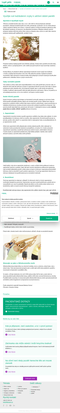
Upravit (29, 218)
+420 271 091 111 (7, 400)
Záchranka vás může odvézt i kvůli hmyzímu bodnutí (28, 343)
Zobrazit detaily (51, 213)
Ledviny (20, 386)
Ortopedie (20, 390)
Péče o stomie (7, 386)
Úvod (4, 8)
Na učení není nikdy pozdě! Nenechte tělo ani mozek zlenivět (28, 361)
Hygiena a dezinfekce (9, 390)
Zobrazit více (30, 378)
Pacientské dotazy (13, 311)
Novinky (33, 391)
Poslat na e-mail (11, 11)
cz (48, 2)
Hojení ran (6, 388)
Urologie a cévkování (9, 392)
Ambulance (35, 386)
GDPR (32, 393)
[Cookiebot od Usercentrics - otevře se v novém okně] (51, 193)
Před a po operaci (22, 388)
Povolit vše (49, 218)
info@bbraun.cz (8, 402)
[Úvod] (7, 2)
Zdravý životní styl (12, 8)
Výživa (19, 392)
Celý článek (11, 335)
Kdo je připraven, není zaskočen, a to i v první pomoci (28, 326)
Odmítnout (11, 218)
